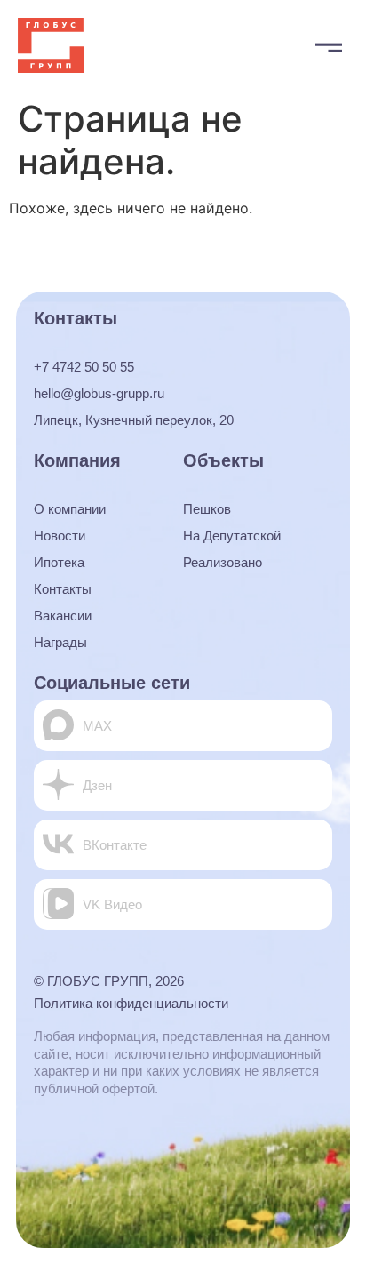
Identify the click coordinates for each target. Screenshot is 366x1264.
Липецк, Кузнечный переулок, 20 (134, 420)
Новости (59, 535)
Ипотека (59, 562)
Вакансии (63, 615)
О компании (70, 508)
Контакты (63, 588)
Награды (60, 642)
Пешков (207, 508)
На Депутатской (232, 535)
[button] (328, 45)
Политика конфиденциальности (131, 1003)
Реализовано (222, 562)
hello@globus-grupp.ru (99, 393)
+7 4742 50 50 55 (84, 366)
